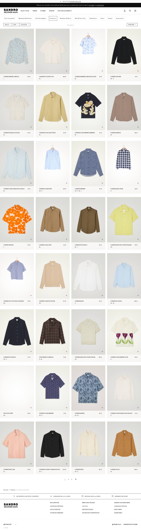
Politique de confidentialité (90, 512)
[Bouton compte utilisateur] (124, 10)
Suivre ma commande (56, 512)
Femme (35, 11)
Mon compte (118, 509)
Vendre (51, 11)
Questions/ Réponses (56, 506)
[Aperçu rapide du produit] (31, 71)
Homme (43, 11)
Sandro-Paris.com (75, 1)
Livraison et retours (120, 506)
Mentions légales (87, 509)
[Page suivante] (76, 479)
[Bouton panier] (135, 10)
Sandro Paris (118, 512)
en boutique (100, 5)
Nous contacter (55, 509)
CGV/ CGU (85, 506)
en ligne (91, 5)
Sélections (25, 11)
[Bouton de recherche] (130, 10)
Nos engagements (65, 11)
